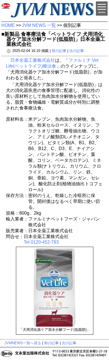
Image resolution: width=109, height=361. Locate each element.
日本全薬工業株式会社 (32, 60)
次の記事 (76, 51)
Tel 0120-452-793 (41, 242)
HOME (8, 25)
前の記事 (59, 51)
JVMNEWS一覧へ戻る (22, 343)
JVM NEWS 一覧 (39, 25)
